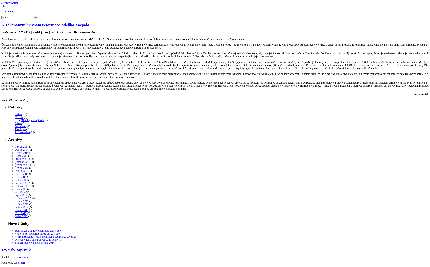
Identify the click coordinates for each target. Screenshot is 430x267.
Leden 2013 (21, 180)
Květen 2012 (22, 204)
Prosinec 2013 (22, 158)
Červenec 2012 (23, 198)
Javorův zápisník (10, 2)
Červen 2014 (22, 146)
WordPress (19, 262)
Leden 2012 (21, 216)
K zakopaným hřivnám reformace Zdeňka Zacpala (45, 25)
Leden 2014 (21, 155)
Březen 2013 (21, 174)
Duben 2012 (21, 207)
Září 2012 (20, 192)
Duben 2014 (21, 149)
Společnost (20, 126)
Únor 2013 (20, 177)
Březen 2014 (21, 152)
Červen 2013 (22, 167)
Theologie (20, 129)
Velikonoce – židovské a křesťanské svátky (37, 233)
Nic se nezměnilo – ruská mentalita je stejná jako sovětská (45, 236)
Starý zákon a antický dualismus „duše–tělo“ (38, 230)
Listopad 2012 (22, 186)
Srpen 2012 (21, 195)
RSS (3, 5)
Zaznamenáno (22, 132)
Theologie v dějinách (33, 120)
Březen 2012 (21, 210)
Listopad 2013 (22, 161)
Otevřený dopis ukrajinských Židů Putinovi (38, 239)
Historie (19, 117)
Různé (18, 123)
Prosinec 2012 (22, 183)
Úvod (11, 11)
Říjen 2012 (21, 189)
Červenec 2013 (23, 164)
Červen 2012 (22, 201)
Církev (67, 32)
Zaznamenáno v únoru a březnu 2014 (34, 242)
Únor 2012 (20, 213)
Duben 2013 (21, 170)
